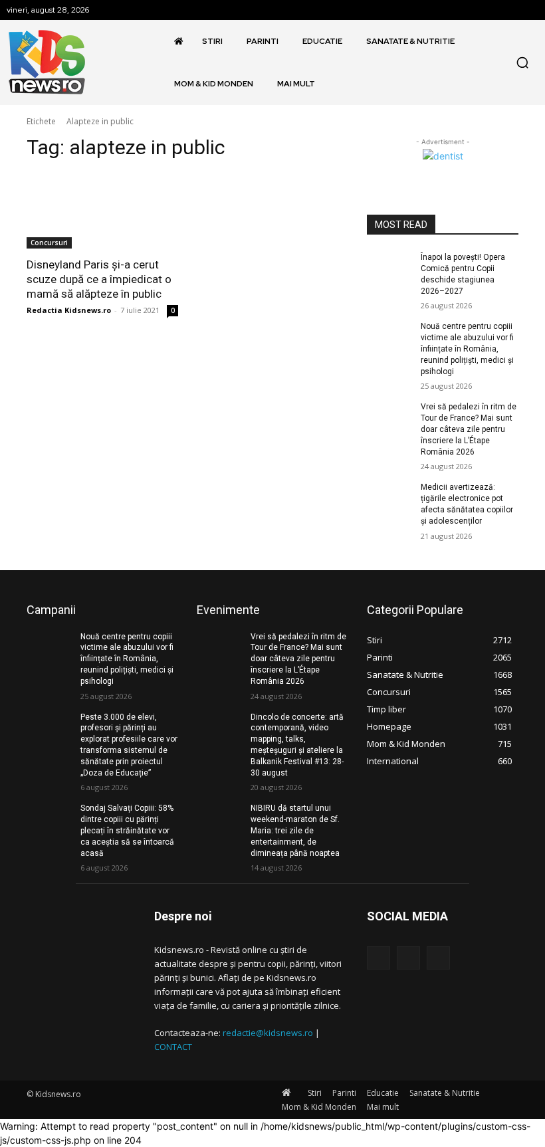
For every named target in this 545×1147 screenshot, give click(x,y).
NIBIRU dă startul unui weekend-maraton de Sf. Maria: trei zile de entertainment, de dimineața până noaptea (295, 830)
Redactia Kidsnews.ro (69, 310)
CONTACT (173, 1047)
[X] (438, 958)
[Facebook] (378, 958)
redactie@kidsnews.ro (268, 1033)
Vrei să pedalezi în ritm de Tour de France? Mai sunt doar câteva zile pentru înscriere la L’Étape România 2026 (468, 429)
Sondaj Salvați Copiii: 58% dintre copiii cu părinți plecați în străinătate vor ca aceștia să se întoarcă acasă (127, 830)
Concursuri (49, 242)
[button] (522, 62)
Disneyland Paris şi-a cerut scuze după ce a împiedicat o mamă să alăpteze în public (99, 279)
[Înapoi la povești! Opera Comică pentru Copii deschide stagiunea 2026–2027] (389, 268)
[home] (181, 41)
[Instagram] (408, 958)
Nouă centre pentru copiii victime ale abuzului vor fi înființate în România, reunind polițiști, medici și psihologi (467, 348)
